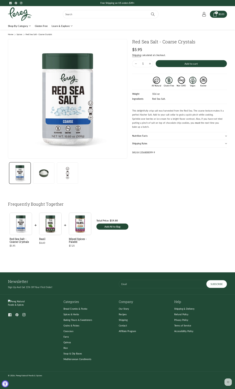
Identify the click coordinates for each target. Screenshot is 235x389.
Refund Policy (181, 314)
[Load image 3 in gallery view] (67, 173)
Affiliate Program (127, 331)
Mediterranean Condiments (77, 359)
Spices (19, 34)
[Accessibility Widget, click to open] (5, 383)
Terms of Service (182, 325)
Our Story (124, 308)
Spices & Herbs (71, 314)
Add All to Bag (112, 226)
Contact (123, 325)
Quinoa (67, 342)
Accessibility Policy (183, 331)
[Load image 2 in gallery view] (43, 173)
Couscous (68, 331)
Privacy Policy (181, 320)
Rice (65, 348)
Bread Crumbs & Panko (75, 308)
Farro (66, 336)
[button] (218, 14)
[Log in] (204, 14)
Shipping (136, 55)
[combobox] (110, 14)
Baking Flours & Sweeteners (77, 320)
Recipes (123, 314)
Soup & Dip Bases (72, 353)
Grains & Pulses (71, 325)
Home (10, 34)
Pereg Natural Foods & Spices (29, 375)
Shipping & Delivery (184, 308)
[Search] (152, 14)
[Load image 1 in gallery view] (20, 173)
